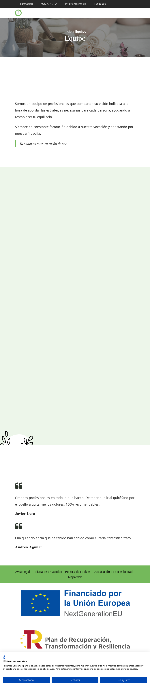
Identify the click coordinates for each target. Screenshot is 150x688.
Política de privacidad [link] (47, 572)
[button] (131, 13)
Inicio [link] (68, 31)
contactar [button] (72, 234)
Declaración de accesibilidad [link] (113, 572)
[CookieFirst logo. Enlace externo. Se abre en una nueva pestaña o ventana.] (4, 657)
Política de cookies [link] (78, 572)
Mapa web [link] (75, 577)
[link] (24, 4)
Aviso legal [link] (22, 572)
